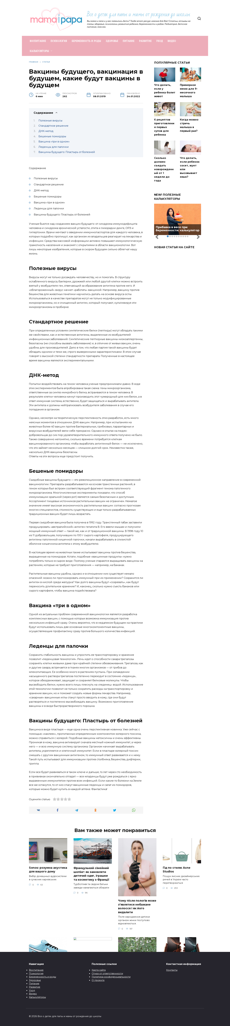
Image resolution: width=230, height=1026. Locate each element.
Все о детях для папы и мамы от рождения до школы (138, 14)
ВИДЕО (172, 41)
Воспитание (36, 970)
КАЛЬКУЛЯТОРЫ (39, 51)
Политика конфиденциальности (111, 976)
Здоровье (35, 980)
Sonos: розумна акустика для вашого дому (48, 869)
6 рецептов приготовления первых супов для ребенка (164, 127)
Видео (33, 993)
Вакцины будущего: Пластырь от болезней (66, 152)
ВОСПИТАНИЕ (38, 41)
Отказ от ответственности (107, 973)
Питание (34, 983)
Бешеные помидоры (52, 136)
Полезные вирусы (50, 120)
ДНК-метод (46, 131)
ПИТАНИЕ (128, 41)
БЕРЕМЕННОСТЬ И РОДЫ (86, 41)
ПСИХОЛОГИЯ (59, 41)
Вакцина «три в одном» (54, 141)
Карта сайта (99, 970)
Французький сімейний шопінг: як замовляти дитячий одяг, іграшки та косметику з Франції (91, 873)
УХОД (159, 41)
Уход (32, 990)
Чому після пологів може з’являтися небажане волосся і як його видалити (137, 906)
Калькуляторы (37, 997)
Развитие (34, 987)
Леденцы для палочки (53, 146)
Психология (36, 973)
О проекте (98, 980)
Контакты (171, 970)
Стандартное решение (53, 125)
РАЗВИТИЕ (145, 41)
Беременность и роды (42, 976)
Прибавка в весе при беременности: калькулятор (177, 228)
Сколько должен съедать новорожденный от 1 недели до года (164, 169)
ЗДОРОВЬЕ (112, 41)
